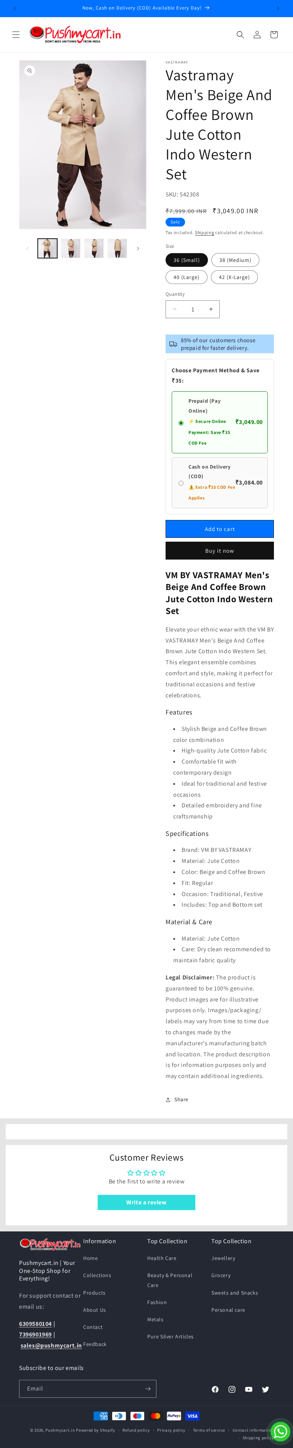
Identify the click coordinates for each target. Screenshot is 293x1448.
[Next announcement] (278, 8)
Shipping (204, 232)
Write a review (146, 1202)
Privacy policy (171, 1430)
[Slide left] (27, 248)
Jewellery (223, 1258)
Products (94, 1292)
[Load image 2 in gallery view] (70, 248)
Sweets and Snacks (234, 1292)
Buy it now (219, 550)
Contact (93, 1327)
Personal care (228, 1309)
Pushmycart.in (60, 1430)
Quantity (175, 294)
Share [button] (181, 1099)
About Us (94, 1309)
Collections (97, 1275)
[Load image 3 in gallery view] (94, 248)
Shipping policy (258, 1437)
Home (90, 1258)
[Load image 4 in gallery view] (117, 248)
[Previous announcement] (14, 8)
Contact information (253, 1430)
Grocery (220, 1275)
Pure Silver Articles (170, 1336)
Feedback (95, 1344)
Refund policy (136, 1430)
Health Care (162, 1258)
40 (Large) (187, 277)
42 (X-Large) (234, 277)
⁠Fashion (157, 1302)
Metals (155, 1319)
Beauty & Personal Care (169, 1280)
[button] (16, 34)
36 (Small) (187, 260)
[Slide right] (138, 248)
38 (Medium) (235, 260)
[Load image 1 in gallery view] (47, 248)
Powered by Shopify (95, 1430)
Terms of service (209, 1430)
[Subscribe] (147, 1389)
